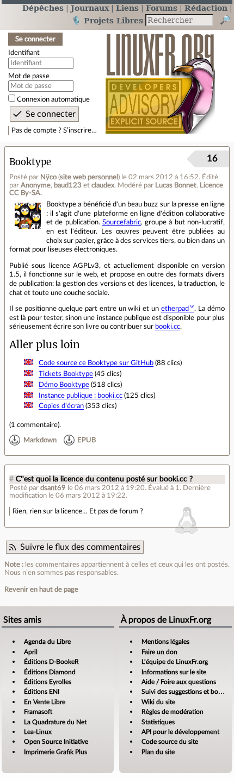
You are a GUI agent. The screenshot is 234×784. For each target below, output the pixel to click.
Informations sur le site (173, 672)
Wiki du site (158, 702)
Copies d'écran (61, 406)
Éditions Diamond (50, 672)
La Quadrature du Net (55, 722)
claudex (102, 185)
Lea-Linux (38, 732)
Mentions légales (165, 641)
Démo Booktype (64, 384)
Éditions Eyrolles (47, 682)
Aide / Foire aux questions (178, 682)
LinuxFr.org (160, 78)
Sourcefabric (121, 222)
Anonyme (36, 185)
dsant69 (53, 488)
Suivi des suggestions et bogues (186, 691)
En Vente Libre (44, 702)
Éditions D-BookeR (51, 661)
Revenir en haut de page (41, 589)
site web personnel (89, 177)
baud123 (68, 185)
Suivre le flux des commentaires (80, 547)
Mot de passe (29, 76)
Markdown (40, 440)
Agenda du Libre (47, 641)
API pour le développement (180, 732)
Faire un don (159, 652)
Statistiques (158, 722)
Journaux (90, 7)
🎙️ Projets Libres (107, 20)
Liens (127, 7)
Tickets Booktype (66, 374)
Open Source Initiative (56, 741)
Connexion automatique (53, 99)
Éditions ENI (41, 691)
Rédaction (205, 7)
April (31, 652)
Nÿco (48, 177)
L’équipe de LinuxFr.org (174, 661)
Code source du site (169, 741)
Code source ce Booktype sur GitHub (96, 363)
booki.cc (167, 326)
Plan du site (158, 752)
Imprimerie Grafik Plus (55, 752)
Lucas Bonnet (175, 185)
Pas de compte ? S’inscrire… (54, 130)
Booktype (30, 162)
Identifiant (24, 52)
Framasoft (38, 711)
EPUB (86, 440)
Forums (161, 7)
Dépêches (43, 7)
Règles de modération (172, 711)
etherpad (175, 308)
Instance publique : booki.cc (80, 395)
